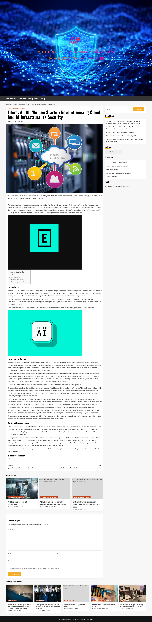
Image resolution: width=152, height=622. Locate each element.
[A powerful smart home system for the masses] (76, 593)
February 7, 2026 (49, 506)
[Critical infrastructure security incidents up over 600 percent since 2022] (87, 488)
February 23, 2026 (45, 610)
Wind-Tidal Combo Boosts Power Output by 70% (121, 136)
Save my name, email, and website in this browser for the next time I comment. (35, 568)
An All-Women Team (16, 279)
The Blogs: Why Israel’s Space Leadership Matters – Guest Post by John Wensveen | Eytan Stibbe (124, 128)
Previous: (24, 466)
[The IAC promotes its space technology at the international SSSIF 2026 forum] (132, 593)
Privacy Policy (33, 98)
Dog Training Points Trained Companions (117, 186)
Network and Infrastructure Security (16, 108)
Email (58, 553)
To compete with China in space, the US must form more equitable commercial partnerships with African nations (123, 122)
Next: (79, 466)
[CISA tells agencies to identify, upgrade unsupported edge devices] (54, 488)
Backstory (13, 275)
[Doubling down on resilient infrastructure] (22, 488)
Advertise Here (11, 98)
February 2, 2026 (82, 509)
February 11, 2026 (17, 506)
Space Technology (111, 176)
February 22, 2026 (101, 608)
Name (10, 553)
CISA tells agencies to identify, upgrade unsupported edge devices (53, 503)
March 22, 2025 (18, 121)
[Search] (145, 98)
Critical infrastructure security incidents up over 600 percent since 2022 (86, 504)
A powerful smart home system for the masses (120, 132)
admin (10, 121)
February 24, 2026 (17, 610)
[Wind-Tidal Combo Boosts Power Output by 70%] (104, 593)
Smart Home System (112, 169)
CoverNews (81, 619)
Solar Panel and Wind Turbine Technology (119, 173)
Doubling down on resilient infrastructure (17, 503)
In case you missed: (18, 282)
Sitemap (42, 98)
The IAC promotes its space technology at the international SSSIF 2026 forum (124, 140)
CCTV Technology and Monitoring (116, 162)
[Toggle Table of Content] (27, 271)
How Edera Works (15, 277)
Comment (11, 529)
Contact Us (22, 98)
